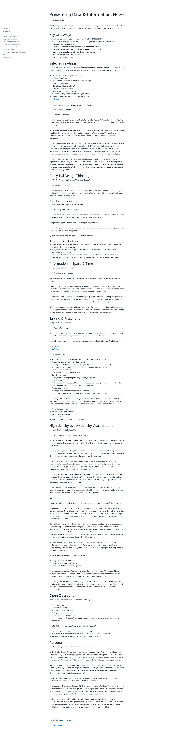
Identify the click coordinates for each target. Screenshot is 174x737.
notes (68, 720)
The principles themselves (11, 42)
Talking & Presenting (8, 49)
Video (56, 349)
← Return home (56, 725)
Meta (4, 55)
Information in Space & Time (11, 47)
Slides (56, 99)
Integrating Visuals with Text (10, 36)
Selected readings (8, 34)
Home (4, 26)
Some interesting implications (12, 44)
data (63, 720)
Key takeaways (7, 31)
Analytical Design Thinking (10, 39)
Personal (5, 60)
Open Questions (7, 57)
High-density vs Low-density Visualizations (14, 52)
